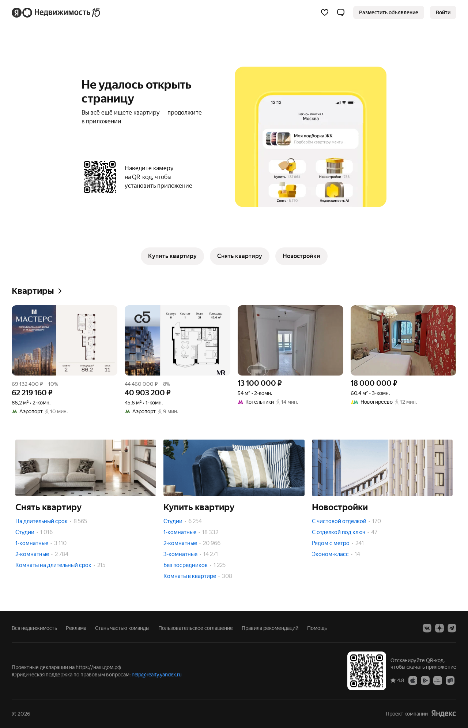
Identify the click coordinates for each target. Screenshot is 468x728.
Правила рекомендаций (270, 628)
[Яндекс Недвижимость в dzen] (439, 628)
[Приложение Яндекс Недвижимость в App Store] (412, 680)
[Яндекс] (443, 713)
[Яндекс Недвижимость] (56, 12)
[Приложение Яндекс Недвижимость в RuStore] (450, 680)
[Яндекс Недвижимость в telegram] (452, 628)
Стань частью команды (122, 628)
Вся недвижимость (34, 628)
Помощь (317, 628)
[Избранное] (324, 12)
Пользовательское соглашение (195, 628)
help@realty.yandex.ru (157, 674)
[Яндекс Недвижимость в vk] (427, 628)
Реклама (76, 628)
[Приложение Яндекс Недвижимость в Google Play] (425, 680)
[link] (443, 12)
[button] (340, 12)
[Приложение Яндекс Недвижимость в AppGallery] (437, 680)
